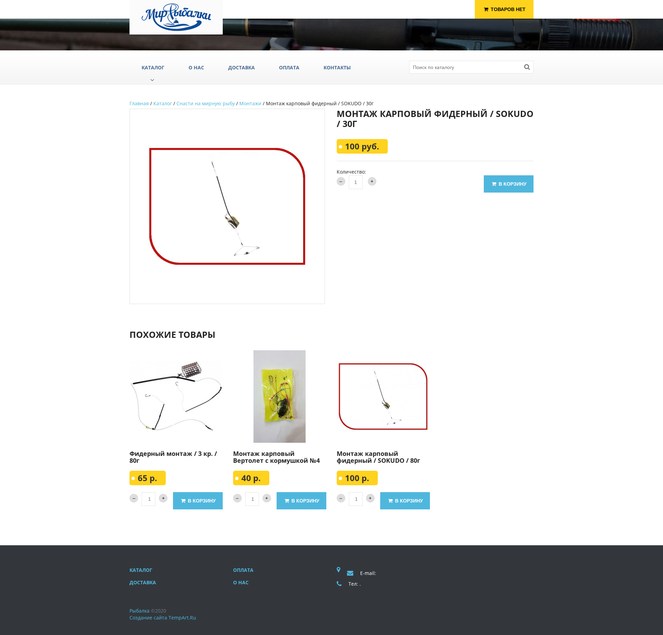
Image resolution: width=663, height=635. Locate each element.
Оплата (243, 570)
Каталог (162, 103)
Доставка (142, 582)
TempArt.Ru (182, 617)
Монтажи (250, 103)
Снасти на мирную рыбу (205, 103)
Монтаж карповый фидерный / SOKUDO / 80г (378, 457)
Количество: (351, 171)
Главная (139, 103)
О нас (241, 582)
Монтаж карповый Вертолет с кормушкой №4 (276, 457)
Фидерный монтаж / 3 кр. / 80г (173, 457)
